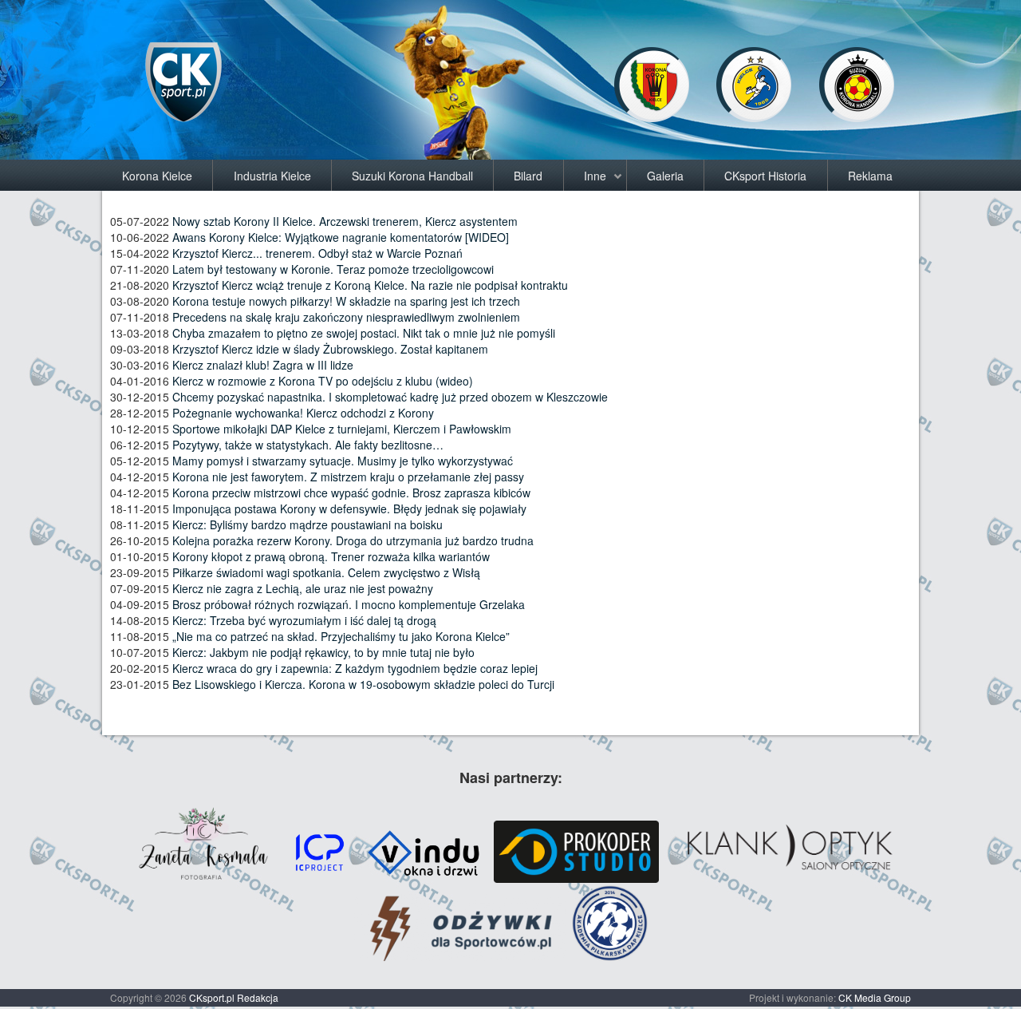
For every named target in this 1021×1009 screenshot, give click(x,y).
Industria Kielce (272, 176)
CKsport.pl (212, 997)
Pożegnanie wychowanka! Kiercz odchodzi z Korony (303, 413)
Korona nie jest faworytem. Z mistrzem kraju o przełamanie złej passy (348, 477)
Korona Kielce (157, 176)
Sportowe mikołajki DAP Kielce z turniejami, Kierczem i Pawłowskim (341, 429)
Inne (595, 176)
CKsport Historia (765, 176)
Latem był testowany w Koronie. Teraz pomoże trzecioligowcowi (333, 269)
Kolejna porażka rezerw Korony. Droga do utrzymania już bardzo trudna (353, 540)
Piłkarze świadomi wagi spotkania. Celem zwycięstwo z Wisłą (326, 572)
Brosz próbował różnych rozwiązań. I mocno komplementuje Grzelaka (348, 604)
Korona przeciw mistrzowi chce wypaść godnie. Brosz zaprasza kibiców (351, 493)
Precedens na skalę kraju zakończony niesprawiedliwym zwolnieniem (346, 317)
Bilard (528, 176)
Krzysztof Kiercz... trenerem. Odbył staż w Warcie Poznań (317, 253)
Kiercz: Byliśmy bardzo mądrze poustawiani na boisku (307, 524)
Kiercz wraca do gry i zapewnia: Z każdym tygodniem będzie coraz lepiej (355, 668)
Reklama (870, 176)
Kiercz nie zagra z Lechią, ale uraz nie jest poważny (302, 588)
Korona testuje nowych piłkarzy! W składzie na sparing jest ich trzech (346, 301)
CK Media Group (874, 997)
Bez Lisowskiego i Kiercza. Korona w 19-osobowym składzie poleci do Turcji (363, 684)
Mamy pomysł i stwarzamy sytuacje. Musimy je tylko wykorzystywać (342, 461)
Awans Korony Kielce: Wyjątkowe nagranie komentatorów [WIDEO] (340, 237)
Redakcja (257, 997)
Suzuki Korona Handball (412, 176)
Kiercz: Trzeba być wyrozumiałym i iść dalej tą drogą (304, 620)
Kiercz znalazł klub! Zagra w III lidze (262, 365)
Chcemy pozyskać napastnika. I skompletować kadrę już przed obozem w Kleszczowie (390, 397)
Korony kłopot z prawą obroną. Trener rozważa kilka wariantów (331, 556)
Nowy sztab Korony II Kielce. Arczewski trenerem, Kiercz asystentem (345, 221)
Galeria (665, 176)
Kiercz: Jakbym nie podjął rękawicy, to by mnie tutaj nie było (323, 652)
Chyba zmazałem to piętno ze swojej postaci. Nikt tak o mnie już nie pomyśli (363, 333)
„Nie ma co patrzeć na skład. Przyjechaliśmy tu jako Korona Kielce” (341, 636)
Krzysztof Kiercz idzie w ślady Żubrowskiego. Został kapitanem (330, 349)
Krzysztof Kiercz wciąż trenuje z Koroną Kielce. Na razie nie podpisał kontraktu (370, 285)
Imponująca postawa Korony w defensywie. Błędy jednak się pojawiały (349, 508)
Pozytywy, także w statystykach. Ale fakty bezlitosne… (307, 445)
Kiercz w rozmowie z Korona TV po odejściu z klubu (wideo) (322, 381)
